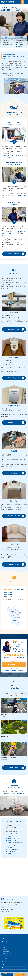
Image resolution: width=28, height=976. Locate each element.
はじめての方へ (5, 941)
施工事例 (4, 961)
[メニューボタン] (26, 2)
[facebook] (14, 935)
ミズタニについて (5, 944)
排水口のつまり (6, 951)
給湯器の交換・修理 (7, 953)
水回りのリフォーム (7, 955)
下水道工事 (5, 958)
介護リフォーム (6, 957)
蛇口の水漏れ (5, 949)
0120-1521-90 (15, 654)
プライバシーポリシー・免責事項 (9, 967)
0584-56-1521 (7, 906)
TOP (3, 938)
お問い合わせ (4, 964)
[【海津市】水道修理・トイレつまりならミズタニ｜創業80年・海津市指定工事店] (7, 2)
